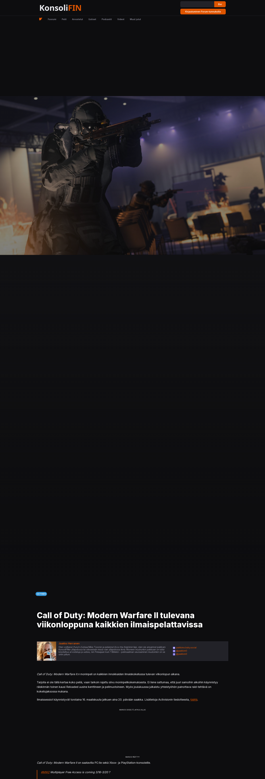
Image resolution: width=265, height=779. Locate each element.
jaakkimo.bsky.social (186, 647)
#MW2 (45, 772)
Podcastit (107, 19)
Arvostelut (77, 19)
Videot (120, 19)
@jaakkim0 (181, 650)
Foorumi (52, 19)
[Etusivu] (68, 8)
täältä (193, 699)
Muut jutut (135, 19)
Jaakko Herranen (69, 643)
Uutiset (92, 19)
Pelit (64, 19)
